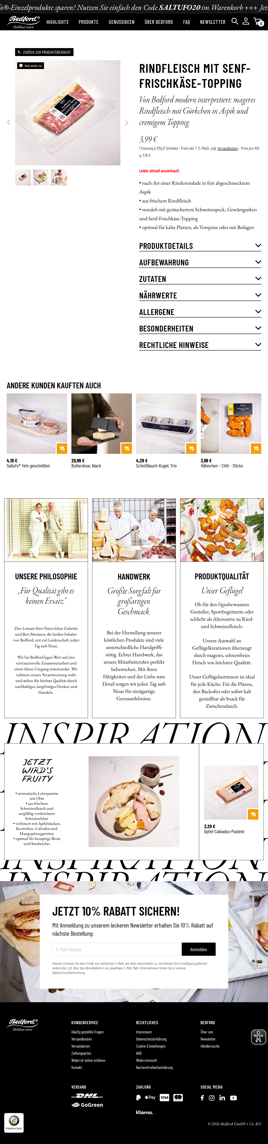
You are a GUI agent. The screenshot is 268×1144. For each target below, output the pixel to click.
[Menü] (21, 1115)
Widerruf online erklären (88, 1060)
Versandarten (80, 1045)
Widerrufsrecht (146, 1060)
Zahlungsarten (81, 1053)
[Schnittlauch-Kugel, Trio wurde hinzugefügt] (191, 448)
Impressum (144, 1031)
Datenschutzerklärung (151, 1038)
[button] (200, 245)
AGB (139, 1053)
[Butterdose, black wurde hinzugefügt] (126, 448)
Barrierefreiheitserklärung (154, 1067)
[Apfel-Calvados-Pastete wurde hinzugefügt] (253, 814)
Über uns (207, 1031)
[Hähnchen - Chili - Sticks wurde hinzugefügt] (256, 448)
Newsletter (208, 1038)
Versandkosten (228, 148)
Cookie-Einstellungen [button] (150, 1045)
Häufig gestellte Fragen (87, 1031)
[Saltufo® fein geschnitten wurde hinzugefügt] (62, 448)
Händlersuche (210, 1045)
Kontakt (76, 1067)
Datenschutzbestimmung (68, 972)
